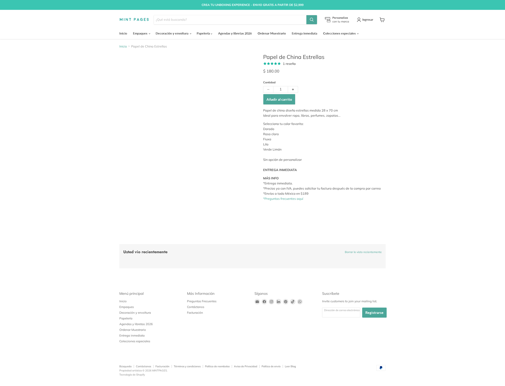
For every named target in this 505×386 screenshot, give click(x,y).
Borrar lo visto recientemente (363, 252)
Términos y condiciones (187, 366)
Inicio (123, 33)
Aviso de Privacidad (245, 366)
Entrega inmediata (304, 33)
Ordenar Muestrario (272, 33)
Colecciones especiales (339, 33)
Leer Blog (290, 366)
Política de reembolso (217, 366)
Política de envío (271, 366)
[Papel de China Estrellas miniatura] (127, 65)
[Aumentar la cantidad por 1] (293, 89)
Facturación (195, 312)
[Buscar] (311, 19)
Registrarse (374, 312)
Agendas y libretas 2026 (235, 33)
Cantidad (269, 82)
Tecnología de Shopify (132, 374)
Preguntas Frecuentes (201, 301)
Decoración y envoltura (172, 33)
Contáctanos (195, 307)
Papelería (204, 33)
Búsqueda (125, 366)
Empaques (140, 33)
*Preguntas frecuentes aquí (283, 199)
